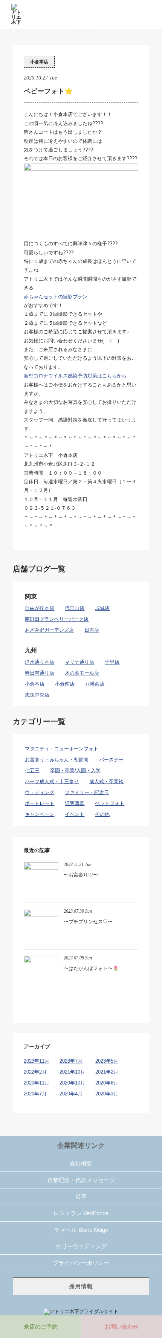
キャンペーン (39, 814)
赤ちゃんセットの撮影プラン (55, 296)
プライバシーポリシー (81, 1263)
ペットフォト (109, 803)
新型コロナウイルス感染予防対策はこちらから (75, 376)
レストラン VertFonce (81, 1213)
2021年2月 (106, 1072)
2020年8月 (106, 1083)
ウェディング (39, 792)
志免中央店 (37, 695)
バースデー (111, 759)
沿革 (81, 1196)
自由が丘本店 (39, 608)
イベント (74, 814)
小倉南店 (65, 684)
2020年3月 (106, 1094)
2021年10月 (72, 1072)
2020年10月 (72, 1083)
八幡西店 (95, 684)
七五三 (32, 770)
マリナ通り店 (79, 662)
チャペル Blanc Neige (81, 1229)
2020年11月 (36, 1083)
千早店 (112, 662)
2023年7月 (71, 1061)
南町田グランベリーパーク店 (57, 619)
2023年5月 (106, 1061)
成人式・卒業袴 (106, 781)
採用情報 (81, 1286)
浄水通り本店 (39, 662)
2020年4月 (71, 1094)
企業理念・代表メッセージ (81, 1180)
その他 (102, 814)
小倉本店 (39, 61)
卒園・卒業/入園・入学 (75, 770)
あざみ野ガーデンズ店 (49, 630)
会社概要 (81, 1163)
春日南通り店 (39, 673)
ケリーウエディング (81, 1246)
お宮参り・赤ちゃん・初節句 (57, 759)
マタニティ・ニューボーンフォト (61, 748)
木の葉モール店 (82, 673)
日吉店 (91, 630)
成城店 (102, 608)
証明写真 (74, 803)
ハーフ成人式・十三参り (52, 781)
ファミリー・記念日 (87, 792)
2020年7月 (35, 1094)
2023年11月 (36, 1061)
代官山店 (74, 608)
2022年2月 (35, 1072)
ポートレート (39, 803)
